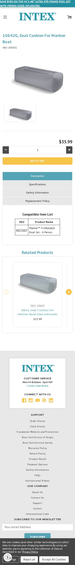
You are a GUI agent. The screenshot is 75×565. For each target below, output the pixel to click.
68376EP (21, 230)
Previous (6, 292)
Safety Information (37, 192)
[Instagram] (31, 400)
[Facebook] (24, 400)
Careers (37, 508)
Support (37, 503)
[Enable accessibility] (7, 557)
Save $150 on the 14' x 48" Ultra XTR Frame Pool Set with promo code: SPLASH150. (35, 3)
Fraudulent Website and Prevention (37, 431)
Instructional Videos (37, 480)
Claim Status (37, 426)
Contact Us (37, 497)
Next (68, 292)
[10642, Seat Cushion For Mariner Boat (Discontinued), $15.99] (37, 281)
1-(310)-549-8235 (37, 385)
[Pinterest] (44, 400)
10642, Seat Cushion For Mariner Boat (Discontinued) (37, 312)
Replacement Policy (37, 201)
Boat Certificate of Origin (37, 437)
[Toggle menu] (5, 16)
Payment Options (37, 464)
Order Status (37, 421)
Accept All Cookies (54, 559)
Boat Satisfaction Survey (37, 442)
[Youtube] (37, 400)
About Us (37, 492)
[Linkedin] (51, 400)
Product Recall (37, 459)
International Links (37, 514)
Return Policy (38, 453)
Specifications (37, 184)
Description (37, 176)
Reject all (29, 559)
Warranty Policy (37, 448)
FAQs (37, 475)
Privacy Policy (30, 551)
